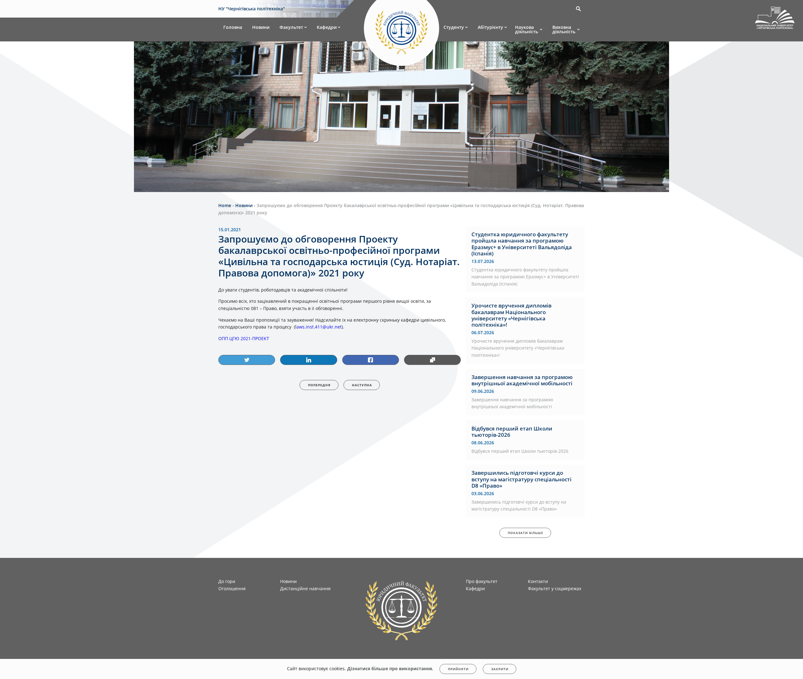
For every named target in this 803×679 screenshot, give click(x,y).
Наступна (362, 385)
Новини (260, 27)
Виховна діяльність (563, 29)
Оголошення (232, 588)
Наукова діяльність (526, 29)
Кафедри (327, 27)
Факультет (291, 27)
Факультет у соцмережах (554, 588)
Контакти (538, 581)
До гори (226, 581)
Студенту (454, 27)
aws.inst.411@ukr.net (319, 327)
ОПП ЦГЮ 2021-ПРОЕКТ (243, 338)
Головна (232, 27)
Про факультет (481, 581)
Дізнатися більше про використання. (390, 668)
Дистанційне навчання (305, 588)
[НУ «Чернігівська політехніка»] (401, 29)
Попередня (319, 385)
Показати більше (525, 533)
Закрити (499, 669)
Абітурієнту (490, 27)
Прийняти (458, 669)
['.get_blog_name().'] (775, 19)
